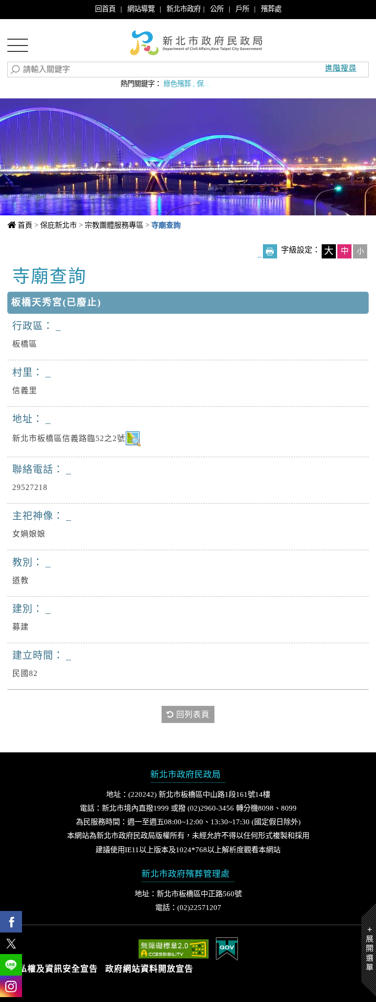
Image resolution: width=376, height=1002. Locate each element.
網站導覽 (141, 9)
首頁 (25, 225)
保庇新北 (210, 84)
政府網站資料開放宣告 (149, 969)
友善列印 (270, 251)
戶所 (242, 9)
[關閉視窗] (188, 66)
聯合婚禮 (244, 84)
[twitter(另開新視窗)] (11, 943)
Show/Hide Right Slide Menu (368, 950)
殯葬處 (271, 9)
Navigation (17, 48)
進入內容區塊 (25, 10)
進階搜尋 (340, 68)
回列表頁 (192, 714)
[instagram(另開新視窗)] (11, 986)
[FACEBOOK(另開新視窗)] (11, 921)
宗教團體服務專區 (114, 225)
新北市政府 (183, 9)
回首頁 (105, 9)
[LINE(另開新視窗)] (11, 965)
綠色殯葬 (177, 84)
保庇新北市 (58, 225)
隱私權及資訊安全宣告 (54, 969)
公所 (217, 9)
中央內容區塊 (50, 275)
